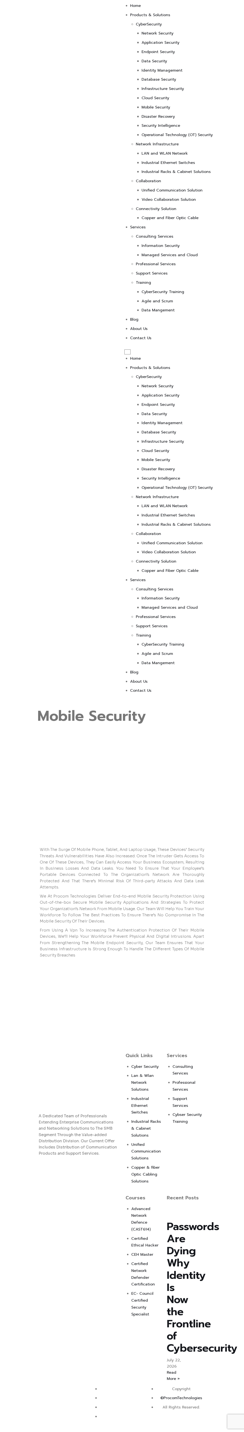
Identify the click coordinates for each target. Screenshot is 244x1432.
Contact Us (140, 338)
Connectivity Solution (156, 209)
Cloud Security (155, 98)
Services (138, 227)
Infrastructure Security (163, 89)
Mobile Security (156, 107)
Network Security (157, 33)
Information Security (161, 246)
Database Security (159, 79)
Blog (134, 319)
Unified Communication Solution (172, 190)
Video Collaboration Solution (169, 199)
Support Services (152, 273)
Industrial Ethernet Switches (168, 163)
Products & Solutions (150, 15)
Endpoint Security (158, 52)
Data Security (154, 61)
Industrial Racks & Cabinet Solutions (176, 172)
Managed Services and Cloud (170, 255)
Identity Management (162, 70)
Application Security (160, 42)
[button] (127, 351)
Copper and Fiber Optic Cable (170, 218)
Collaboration (148, 181)
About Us (138, 329)
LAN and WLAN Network (165, 153)
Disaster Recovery (158, 116)
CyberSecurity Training (163, 292)
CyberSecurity (149, 24)
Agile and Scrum (157, 301)
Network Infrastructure (157, 144)
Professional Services (156, 264)
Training (143, 282)
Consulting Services (154, 236)
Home (135, 6)
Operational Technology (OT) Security (177, 135)
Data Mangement (158, 310)
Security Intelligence (161, 125)
